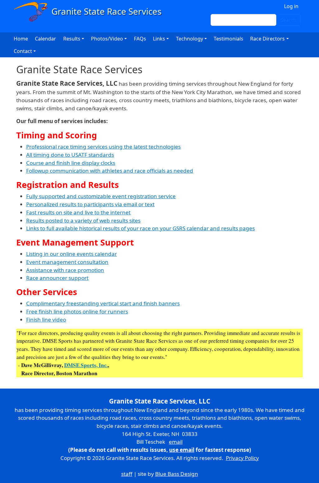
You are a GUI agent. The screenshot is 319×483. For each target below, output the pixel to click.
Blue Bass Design (176, 473)
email (176, 441)
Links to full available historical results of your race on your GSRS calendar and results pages (140, 228)
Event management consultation (67, 261)
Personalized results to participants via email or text (90, 204)
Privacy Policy (242, 457)
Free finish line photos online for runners (77, 311)
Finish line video (46, 319)
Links (159, 38)
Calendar (45, 38)
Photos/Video (107, 38)
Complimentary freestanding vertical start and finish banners (103, 303)
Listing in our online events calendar (71, 253)
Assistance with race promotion (65, 270)
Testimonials (228, 38)
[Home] (90, 11)
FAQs (140, 38)
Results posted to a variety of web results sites (83, 220)
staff (126, 473)
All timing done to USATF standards (70, 154)
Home (21, 38)
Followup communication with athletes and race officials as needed (109, 170)
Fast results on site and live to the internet (78, 212)
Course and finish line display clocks (70, 162)
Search (288, 20)
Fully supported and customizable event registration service (101, 196)
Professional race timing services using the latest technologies (103, 146)
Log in (291, 6)
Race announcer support (57, 277)
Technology (189, 38)
